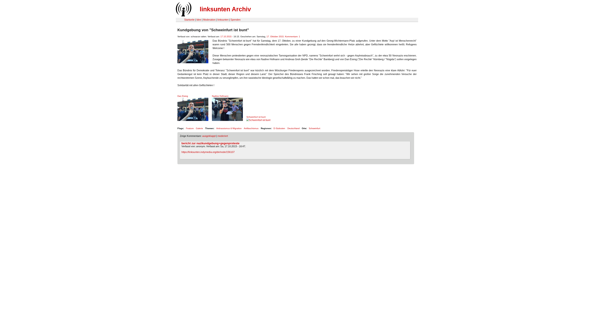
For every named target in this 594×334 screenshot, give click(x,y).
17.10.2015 (226, 36)
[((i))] (183, 15)
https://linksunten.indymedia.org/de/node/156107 (208, 152)
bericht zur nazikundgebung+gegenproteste (210, 143)
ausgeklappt (209, 136)
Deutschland (293, 128)
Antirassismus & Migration (229, 128)
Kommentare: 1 (292, 36)
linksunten (223, 19)
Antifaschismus (251, 128)
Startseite (189, 19)
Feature (190, 128)
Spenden (235, 19)
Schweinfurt (314, 128)
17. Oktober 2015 (275, 36)
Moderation (209, 19)
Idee (198, 19)
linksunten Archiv (225, 9)
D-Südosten (279, 128)
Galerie (199, 128)
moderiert (222, 136)
